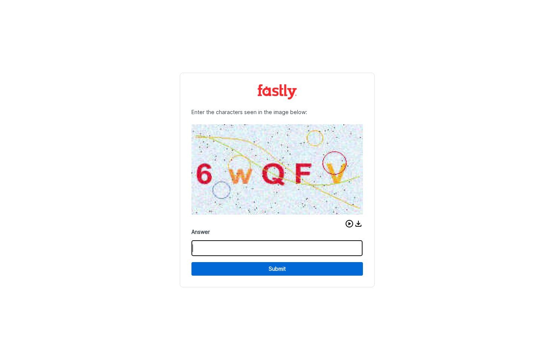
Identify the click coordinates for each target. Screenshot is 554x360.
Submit (277, 268)
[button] (349, 223)
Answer (200, 232)
